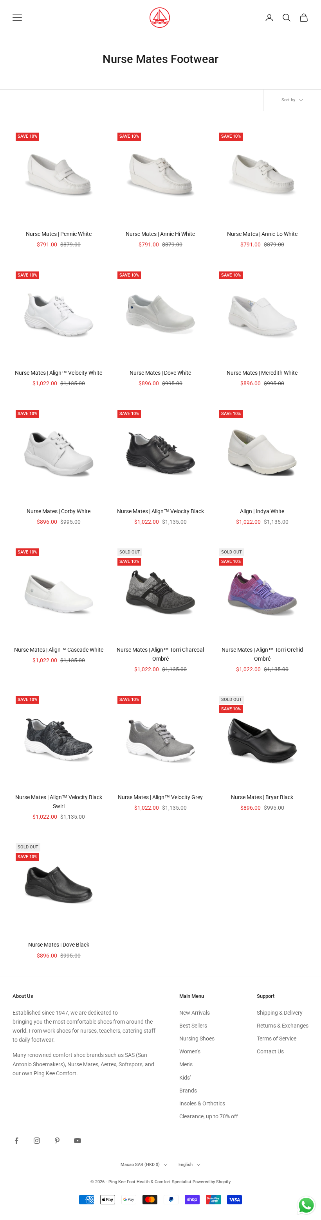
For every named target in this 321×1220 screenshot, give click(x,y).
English (186, 1164)
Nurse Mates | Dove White (160, 373)
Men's (186, 1064)
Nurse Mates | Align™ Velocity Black (160, 511)
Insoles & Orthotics (202, 1103)
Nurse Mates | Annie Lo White (262, 234)
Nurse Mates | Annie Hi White (160, 234)
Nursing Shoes (197, 1038)
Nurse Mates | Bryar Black (262, 797)
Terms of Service (276, 1038)
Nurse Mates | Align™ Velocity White (58, 373)
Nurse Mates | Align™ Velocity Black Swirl (58, 801)
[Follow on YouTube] (77, 1141)
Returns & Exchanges (282, 1025)
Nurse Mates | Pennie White (59, 234)
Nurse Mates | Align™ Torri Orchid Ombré (262, 654)
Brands (188, 1090)
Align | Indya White (262, 511)
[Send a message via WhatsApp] (306, 1205)
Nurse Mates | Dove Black (58, 945)
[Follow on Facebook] (16, 1141)
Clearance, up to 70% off (208, 1116)
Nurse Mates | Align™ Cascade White (58, 650)
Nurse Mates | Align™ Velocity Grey (160, 797)
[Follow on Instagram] (37, 1141)
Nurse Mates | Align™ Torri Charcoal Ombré (160, 654)
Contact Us (270, 1051)
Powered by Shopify (212, 1181)
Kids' (185, 1077)
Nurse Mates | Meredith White (262, 373)
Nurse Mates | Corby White (58, 511)
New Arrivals (194, 1013)
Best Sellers (193, 1025)
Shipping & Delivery (280, 1013)
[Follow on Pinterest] (57, 1141)
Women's (189, 1051)
